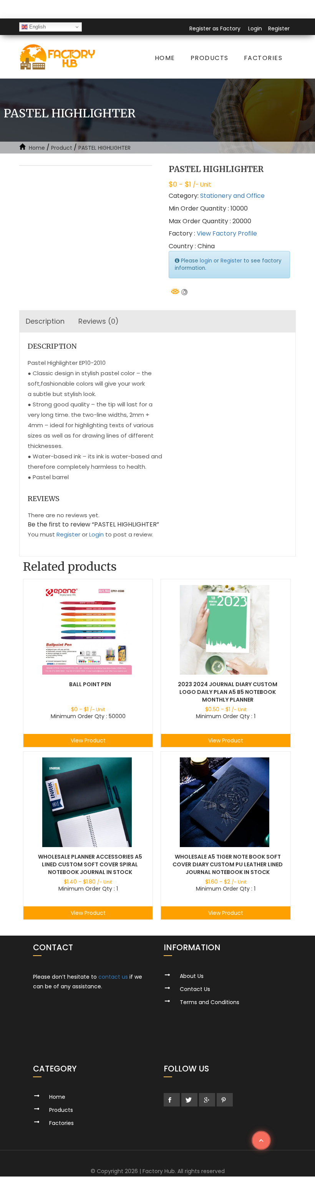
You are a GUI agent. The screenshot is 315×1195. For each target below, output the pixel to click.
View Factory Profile (227, 233)
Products (210, 57)
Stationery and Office (232, 195)
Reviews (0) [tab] (98, 321)
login (206, 260)
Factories (263, 57)
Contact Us (195, 989)
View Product (88, 740)
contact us (113, 977)
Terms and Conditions (209, 1002)
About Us (192, 976)
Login (255, 28)
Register (279, 28)
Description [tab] (45, 321)
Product (61, 148)
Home (165, 57)
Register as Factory (214, 28)
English (37, 27)
